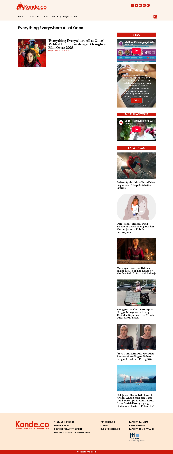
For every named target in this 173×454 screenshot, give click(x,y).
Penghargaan (61, 425)
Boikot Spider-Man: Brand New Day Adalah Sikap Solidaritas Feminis (136, 185)
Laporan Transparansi (141, 429)
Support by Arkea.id (86, 452)
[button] (155, 16)
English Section (70, 16)
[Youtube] (140, 5)
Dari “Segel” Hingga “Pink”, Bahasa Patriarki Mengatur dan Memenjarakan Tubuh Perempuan (135, 228)
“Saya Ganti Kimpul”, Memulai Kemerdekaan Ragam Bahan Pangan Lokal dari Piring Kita (135, 356)
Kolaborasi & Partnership (68, 429)
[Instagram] (144, 5)
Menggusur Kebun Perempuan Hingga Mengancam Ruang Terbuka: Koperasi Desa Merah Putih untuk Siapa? (135, 313)
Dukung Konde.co (110, 429)
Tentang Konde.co (64, 422)
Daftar (136, 100)
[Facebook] (132, 5)
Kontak (104, 425)
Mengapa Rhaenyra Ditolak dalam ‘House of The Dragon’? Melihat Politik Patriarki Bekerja (136, 271)
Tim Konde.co (107, 422)
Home (21, 16)
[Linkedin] (148, 5)
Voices (32, 16)
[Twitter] (136, 5)
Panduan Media (137, 425)
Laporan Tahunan (139, 422)
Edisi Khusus (49, 16)
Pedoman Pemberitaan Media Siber (72, 432)
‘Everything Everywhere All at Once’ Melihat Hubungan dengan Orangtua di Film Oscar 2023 (78, 44)
